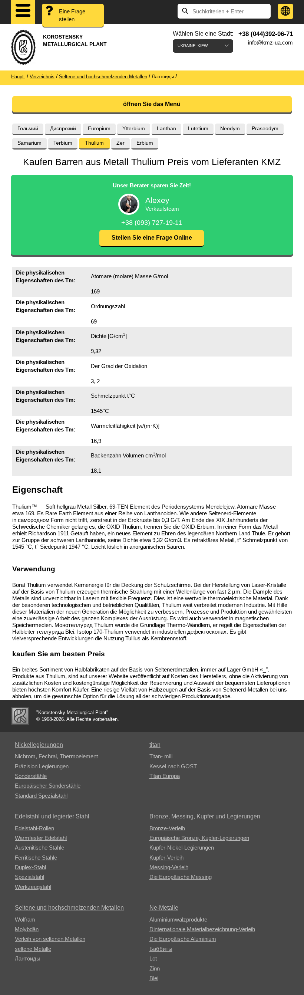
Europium (99, 128)
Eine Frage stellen (72, 15)
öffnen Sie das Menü (152, 104)
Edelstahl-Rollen (34, 828)
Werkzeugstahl (33, 887)
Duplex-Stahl (30, 867)
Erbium (144, 143)
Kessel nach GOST (173, 766)
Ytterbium (133, 128)
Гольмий (27, 128)
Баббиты (160, 949)
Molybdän (27, 929)
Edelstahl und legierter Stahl (52, 816)
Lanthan (166, 128)
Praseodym (265, 128)
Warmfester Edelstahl (41, 838)
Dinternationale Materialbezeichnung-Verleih (202, 929)
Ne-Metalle (163, 907)
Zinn (154, 968)
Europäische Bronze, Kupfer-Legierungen (199, 838)
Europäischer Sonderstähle (47, 785)
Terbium (62, 143)
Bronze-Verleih (167, 828)
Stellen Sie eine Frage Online (152, 237)
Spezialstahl (29, 877)
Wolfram (25, 919)
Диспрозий (63, 128)
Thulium (94, 143)
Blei (153, 978)
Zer (120, 143)
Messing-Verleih (168, 867)
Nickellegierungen (39, 745)
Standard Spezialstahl (41, 795)
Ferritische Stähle (36, 857)
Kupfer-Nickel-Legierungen (181, 847)
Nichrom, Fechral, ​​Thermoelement (56, 756)
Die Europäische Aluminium (182, 939)
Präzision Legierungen (42, 766)
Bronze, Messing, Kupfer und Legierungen (204, 816)
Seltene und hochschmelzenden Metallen (69, 907)
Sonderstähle (31, 776)
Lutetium (198, 128)
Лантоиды (27, 958)
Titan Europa (164, 776)
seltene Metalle (33, 949)
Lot (153, 958)
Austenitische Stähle (39, 847)
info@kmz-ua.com (270, 42)
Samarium (29, 143)
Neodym (230, 128)
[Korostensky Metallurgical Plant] (20, 716)
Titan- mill (160, 756)
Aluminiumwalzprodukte (178, 919)
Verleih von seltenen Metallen (50, 939)
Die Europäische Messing (180, 877)
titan (155, 745)
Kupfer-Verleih (166, 857)
